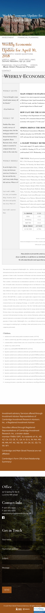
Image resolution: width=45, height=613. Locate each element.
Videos (33, 65)
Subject (14, 558)
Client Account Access (14, 76)
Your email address (18, 549)
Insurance (7, 43)
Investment (8, 37)
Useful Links (8, 59)
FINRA (13, 436)
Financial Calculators (14, 65)
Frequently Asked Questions (17, 54)
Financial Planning (28, 37)
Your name (15, 539)
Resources (7, 48)
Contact (6, 71)
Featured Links (27, 59)
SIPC (19, 436)
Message (14, 568)
